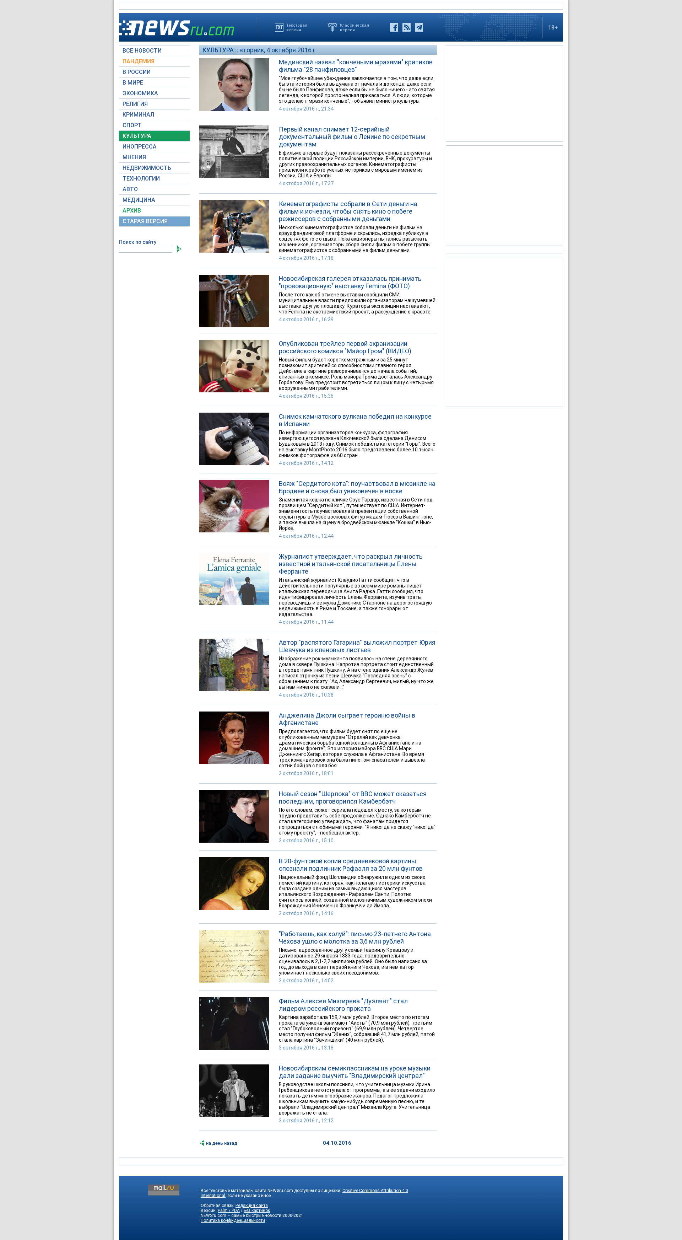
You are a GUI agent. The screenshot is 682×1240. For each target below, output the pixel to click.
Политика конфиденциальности (233, 1220)
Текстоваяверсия (296, 27)
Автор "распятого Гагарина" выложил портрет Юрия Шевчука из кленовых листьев (357, 646)
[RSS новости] (406, 27)
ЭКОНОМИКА (140, 93)
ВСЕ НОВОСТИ (142, 50)
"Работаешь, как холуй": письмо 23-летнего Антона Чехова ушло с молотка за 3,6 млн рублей (355, 937)
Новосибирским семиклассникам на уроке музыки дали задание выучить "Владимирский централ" (355, 1071)
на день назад (221, 1143)
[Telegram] (419, 27)
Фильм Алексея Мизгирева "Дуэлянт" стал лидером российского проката (343, 1004)
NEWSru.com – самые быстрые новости (241, 1215)
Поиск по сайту (137, 242)
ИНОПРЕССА (140, 146)
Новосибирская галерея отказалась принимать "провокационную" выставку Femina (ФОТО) (350, 282)
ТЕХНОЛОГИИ (141, 178)
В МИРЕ (133, 82)
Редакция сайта (252, 1205)
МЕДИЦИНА (139, 200)
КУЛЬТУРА (137, 136)
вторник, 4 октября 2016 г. (278, 50)
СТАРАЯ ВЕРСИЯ (145, 221)
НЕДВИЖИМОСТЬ (147, 168)
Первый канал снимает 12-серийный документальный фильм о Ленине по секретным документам (352, 136)
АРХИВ (132, 210)
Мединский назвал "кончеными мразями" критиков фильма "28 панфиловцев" (356, 65)
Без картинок (257, 1210)
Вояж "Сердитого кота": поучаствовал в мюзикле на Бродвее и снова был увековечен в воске (357, 487)
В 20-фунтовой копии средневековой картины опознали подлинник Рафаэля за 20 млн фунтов (351, 864)
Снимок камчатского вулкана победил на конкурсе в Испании (355, 420)
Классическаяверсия (354, 27)
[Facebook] (394, 27)
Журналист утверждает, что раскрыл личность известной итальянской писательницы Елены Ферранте (350, 564)
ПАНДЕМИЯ (139, 61)
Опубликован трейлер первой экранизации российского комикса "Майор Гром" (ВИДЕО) (345, 347)
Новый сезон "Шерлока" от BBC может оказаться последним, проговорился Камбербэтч (353, 797)
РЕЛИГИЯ (135, 104)
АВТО (130, 189)
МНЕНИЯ (134, 157)
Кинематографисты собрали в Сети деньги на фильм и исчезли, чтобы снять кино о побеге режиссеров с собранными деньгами (348, 211)
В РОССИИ (137, 72)
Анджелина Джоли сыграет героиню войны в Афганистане (347, 719)
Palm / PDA (229, 1210)
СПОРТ (132, 125)
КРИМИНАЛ (138, 114)
